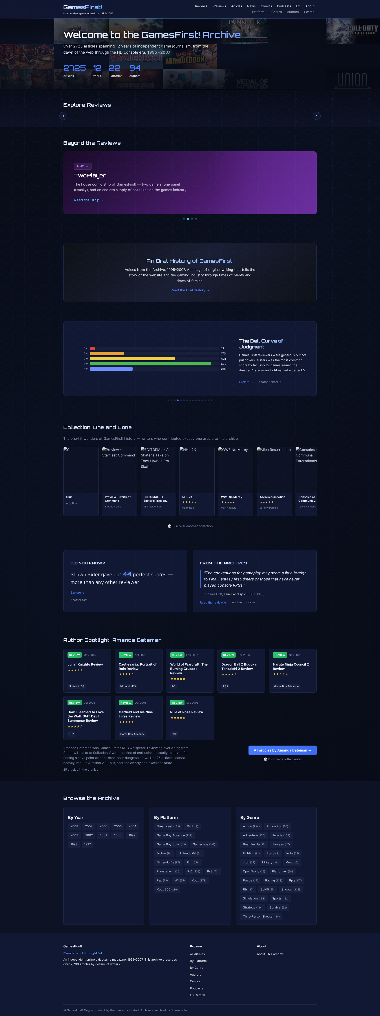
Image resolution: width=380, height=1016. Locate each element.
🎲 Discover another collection (190, 526)
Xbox (199, 880)
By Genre (249, 817)
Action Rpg (277, 826)
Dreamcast (168, 826)
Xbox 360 (167, 889)
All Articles (197, 954)
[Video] (192, 219)
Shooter (290, 889)
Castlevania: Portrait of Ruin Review (138, 666)
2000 (118, 835)
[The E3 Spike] (202, 400)
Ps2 (193, 871)
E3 (298, 6)
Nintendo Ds (168, 862)
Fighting (251, 853)
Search (309, 12)
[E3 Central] (196, 219)
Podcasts (284, 6)
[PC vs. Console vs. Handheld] (211, 400)
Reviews (201, 6)
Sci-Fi (267, 889)
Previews (219, 6)
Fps (273, 853)
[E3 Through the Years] (196, 400)
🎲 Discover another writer (283, 759)
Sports (280, 898)
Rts (248, 889)
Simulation (254, 898)
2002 (89, 835)
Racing (273, 880)
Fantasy (281, 844)
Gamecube (204, 844)
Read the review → (213, 602)
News (251, 6)
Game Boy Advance (174, 835)
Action (251, 826)
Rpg (295, 880)
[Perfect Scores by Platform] (205, 400)
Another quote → (243, 602)
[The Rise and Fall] (181, 400)
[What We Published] (208, 400)
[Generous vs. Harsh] (193, 400)
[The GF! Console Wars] (168, 400)
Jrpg (249, 862)
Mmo (291, 862)
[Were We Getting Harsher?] (171, 400)
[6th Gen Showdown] (187, 400)
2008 (74, 826)
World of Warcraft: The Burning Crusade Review (189, 668)
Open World (254, 871)
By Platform (166, 817)
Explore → (246, 382)
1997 (87, 844)
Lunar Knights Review (85, 664)
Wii (180, 880)
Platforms (259, 12)
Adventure (254, 835)
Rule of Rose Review (186, 712)
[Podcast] (184, 219)
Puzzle (250, 880)
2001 (103, 835)
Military (270, 862)
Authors (293, 12)
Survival (278, 907)
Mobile (164, 853)
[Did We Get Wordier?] (199, 400)
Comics (266, 6)
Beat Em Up (254, 844)
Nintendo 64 (190, 853)
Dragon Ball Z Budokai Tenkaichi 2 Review (239, 666)
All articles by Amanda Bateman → (282, 750)
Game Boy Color (171, 844)
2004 (132, 826)
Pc (193, 862)
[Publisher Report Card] (174, 400)
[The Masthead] (190, 400)
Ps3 (213, 871)
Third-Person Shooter (261, 916)
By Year (75, 817)
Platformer (282, 871)
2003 (74, 835)
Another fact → (81, 600)
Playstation (168, 871)
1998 (74, 844)
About (309, 6)
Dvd (192, 826)
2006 (103, 826)
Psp (162, 880)
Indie (292, 853)
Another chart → (270, 382)
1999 (132, 835)
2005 (118, 826)
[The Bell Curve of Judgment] (178, 400)
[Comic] (188, 219)
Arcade (281, 835)
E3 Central (197, 995)
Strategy (253, 907)
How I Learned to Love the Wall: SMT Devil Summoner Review (86, 716)
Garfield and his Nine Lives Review (136, 714)
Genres (276, 12)
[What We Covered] (184, 400)
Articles (236, 6)
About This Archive (270, 954)
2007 (89, 826)
